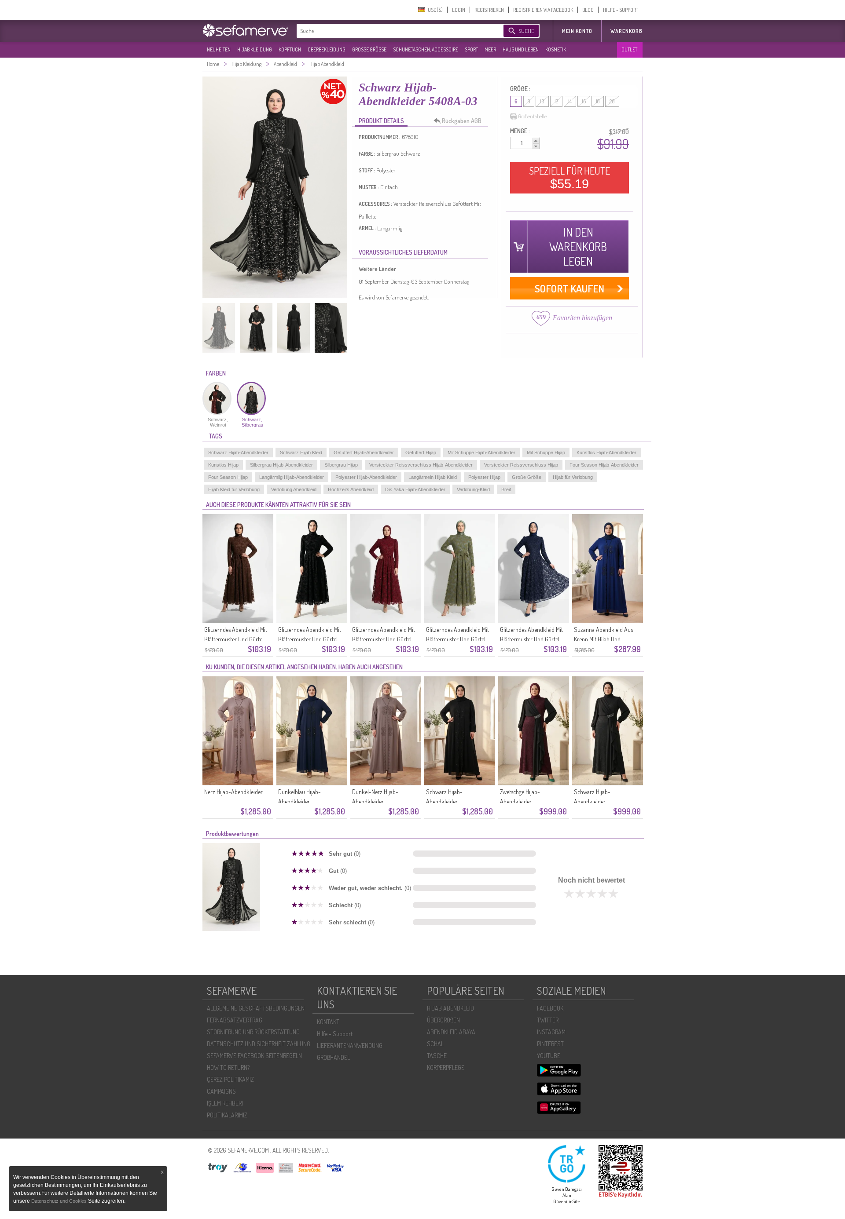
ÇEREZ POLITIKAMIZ (230, 1079)
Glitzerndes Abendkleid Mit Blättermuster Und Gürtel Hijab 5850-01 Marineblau (531, 639)
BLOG (588, 10)
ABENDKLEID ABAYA (451, 1032)
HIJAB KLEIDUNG (254, 49)
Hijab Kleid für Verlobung (234, 489)
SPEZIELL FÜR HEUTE (569, 177)
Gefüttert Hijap (420, 452)
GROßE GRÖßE (369, 49)
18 (597, 101)
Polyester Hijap (484, 477)
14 (570, 101)
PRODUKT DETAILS (381, 120)
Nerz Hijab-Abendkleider (233, 792)
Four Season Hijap (228, 477)
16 (584, 101)
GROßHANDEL (333, 1057)
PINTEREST (550, 1043)
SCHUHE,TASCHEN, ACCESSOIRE (425, 49)
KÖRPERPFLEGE (445, 1067)
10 (542, 101)
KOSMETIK (555, 49)
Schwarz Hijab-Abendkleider (238, 452)
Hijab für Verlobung (573, 477)
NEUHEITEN (219, 49)
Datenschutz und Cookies (59, 1201)
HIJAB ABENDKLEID (450, 1008)
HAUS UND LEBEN (521, 49)
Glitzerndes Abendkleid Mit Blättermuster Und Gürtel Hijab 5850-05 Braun (235, 639)
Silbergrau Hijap (341, 464)
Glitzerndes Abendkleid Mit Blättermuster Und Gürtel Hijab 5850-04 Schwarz (309, 639)
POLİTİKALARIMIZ (227, 1115)
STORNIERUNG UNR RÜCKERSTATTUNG (253, 1032)
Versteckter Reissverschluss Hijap (521, 464)
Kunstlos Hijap (223, 464)
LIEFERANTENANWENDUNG (349, 1045)
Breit (506, 489)
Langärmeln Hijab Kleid (432, 477)
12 (556, 101)
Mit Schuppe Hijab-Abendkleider (481, 452)
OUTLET (629, 49)
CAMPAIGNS (221, 1091)
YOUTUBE (548, 1055)
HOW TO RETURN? (228, 1067)
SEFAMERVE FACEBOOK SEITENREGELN (254, 1055)
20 (612, 101)
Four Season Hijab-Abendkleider (604, 464)
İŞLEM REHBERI (225, 1103)
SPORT (471, 49)
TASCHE (437, 1055)
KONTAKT (328, 1022)
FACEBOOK (550, 1008)
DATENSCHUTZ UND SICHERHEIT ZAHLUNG (258, 1043)
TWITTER (547, 1020)
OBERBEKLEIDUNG (326, 49)
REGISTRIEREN (489, 10)
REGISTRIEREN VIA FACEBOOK (543, 10)
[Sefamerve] (247, 30)
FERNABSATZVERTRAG (234, 1020)
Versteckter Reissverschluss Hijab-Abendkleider (421, 464)
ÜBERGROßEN (443, 1020)
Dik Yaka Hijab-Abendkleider (415, 489)
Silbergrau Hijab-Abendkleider (281, 464)
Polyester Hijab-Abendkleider (366, 477)
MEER (490, 49)
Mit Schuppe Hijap (546, 452)
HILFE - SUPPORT (620, 10)
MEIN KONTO (577, 31)
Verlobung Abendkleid (293, 489)
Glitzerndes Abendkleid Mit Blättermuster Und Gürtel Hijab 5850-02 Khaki (457, 639)
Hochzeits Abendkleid (351, 489)
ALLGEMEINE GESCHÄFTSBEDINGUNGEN (256, 1008)
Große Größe (526, 477)
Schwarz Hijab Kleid (301, 452)
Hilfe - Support (335, 1033)
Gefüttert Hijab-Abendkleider (364, 452)
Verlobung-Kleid (473, 489)
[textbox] (393, 31)
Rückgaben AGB (461, 120)
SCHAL (435, 1043)
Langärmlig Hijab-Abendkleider (291, 477)
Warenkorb (626, 31)
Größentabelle (532, 116)
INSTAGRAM (551, 1032)
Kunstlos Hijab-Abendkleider (606, 452)
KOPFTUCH (290, 49)
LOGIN (458, 10)
